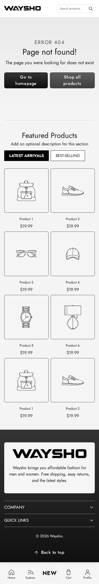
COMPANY (14, 507)
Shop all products (72, 80)
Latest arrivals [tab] (26, 156)
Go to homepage (26, 80)
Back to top (52, 552)
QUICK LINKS (16, 520)
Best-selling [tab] (68, 156)
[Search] (90, 8)
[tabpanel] (49, 294)
